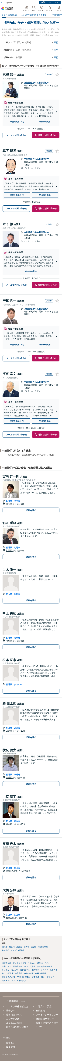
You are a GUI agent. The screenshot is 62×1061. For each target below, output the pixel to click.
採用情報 (10, 1047)
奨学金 (32, 966)
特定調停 (18, 973)
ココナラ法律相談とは (17, 1006)
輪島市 (12, 947)
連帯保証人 (21, 980)
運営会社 (10, 1043)
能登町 (21, 950)
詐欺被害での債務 (44, 966)
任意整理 (35, 970)
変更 (56, 42)
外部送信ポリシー (45, 1018)
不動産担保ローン (20, 966)
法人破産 (15, 970)
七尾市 (17, 501)
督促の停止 (25, 970)
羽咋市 (26, 947)
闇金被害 (26, 977)
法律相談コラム (14, 1014)
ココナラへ (8, 3)
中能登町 (28, 82)
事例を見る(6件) (17, 195)
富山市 (17, 868)
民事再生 (53, 970)
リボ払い (31, 963)
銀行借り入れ (42, 963)
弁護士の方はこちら (50, 2)
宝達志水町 (43, 947)
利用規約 (40, 1010)
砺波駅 (9, 731)
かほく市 (18, 684)
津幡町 (17, 774)
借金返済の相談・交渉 (11, 977)
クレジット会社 (19, 963)
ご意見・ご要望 (44, 1006)
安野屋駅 (10, 917)
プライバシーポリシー (47, 1014)
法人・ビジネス (8, 980)
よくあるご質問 (14, 1023)
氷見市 (17, 594)
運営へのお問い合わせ (17, 1027)
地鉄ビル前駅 (12, 871)
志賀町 (34, 947)
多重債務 (35, 977)
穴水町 (17, 638)
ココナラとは (12, 1018)
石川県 (9, 501)
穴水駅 (9, 641)
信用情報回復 (41, 973)
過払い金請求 (7, 973)
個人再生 (44, 970)
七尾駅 (9, 504)
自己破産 (5, 970)
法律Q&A (10, 1010)
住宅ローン (6, 966)
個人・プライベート (49, 977)
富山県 (9, 594)
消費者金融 (6, 963)
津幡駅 (9, 777)
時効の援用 (29, 973)
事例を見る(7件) (17, 122)
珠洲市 (19, 947)
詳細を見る (31, 510)
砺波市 (17, 728)
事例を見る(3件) (17, 344)
